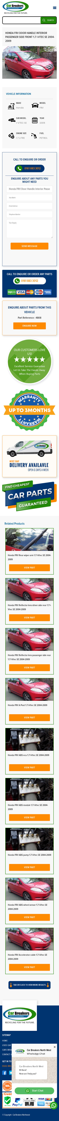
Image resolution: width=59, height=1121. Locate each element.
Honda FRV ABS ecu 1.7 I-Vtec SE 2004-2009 (28, 755)
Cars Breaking (9, 1050)
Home (4, 1041)
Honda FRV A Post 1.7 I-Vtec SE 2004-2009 (27, 705)
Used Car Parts (9, 1045)
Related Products (15, 523)
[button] (29, 988)
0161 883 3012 (33, 168)
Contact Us (7, 1054)
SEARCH (50, 20)
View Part (29, 567)
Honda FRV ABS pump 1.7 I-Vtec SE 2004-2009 (29, 855)
